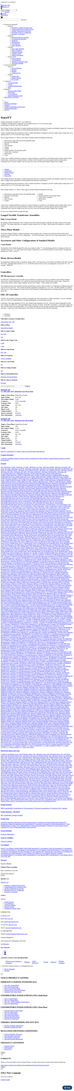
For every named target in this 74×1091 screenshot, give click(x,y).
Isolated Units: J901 (37, 737)
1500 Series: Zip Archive (61, 522)
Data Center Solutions (18, 49)
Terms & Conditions (7, 838)
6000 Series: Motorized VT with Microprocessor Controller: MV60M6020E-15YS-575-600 (35, 636)
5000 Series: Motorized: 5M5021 (52, 574)
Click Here (18, 415)
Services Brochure (6, 831)
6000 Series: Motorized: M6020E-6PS (29, 724)
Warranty (14, 70)
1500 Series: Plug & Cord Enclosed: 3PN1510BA (39, 519)
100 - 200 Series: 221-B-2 (29, 469)
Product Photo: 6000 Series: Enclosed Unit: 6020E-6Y (18, 785)
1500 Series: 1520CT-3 (25, 509)
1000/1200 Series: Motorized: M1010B (30, 483)
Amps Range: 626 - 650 (7, 322)
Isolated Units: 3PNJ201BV (20, 736)
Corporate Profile (13, 83)
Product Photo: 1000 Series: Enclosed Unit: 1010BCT (39, 757)
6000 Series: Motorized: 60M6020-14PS (20, 687)
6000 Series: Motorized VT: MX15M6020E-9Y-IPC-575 (52, 684)
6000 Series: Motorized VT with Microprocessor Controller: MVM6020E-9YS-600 (26, 681)
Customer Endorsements (15, 86)
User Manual (5, 845)
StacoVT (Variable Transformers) (13, 1025)
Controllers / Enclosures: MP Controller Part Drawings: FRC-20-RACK (22, 731)
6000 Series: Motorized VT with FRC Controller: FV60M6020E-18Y (23, 619)
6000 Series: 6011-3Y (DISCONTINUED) (52, 603)
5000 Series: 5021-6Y (41, 546)
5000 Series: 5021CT (60, 548)
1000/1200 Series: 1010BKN (50, 475)
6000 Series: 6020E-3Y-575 (37, 614)
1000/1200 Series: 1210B (26, 478)
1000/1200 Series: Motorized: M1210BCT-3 (28, 493)
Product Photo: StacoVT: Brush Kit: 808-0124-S (46, 793)
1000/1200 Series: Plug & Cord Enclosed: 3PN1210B (23, 503)
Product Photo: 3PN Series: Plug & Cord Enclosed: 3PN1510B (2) (28, 773)
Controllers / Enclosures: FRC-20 (18, 729)
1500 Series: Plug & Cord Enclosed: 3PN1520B (28, 520)
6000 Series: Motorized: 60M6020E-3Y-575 (31, 698)
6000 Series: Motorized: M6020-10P (52, 703)
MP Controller (5, 815)
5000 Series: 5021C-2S (47, 548)
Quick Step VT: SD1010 (10, 739)
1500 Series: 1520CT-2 (12, 509)
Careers (10, 84)
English (3, 1079)
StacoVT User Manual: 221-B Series (22, 850)
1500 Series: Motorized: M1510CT (35, 514)
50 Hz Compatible (6, 358)
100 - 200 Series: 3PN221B (46, 472)
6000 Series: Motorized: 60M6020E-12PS (21, 692)
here (27, 211)
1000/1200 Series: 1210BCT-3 (37, 480)
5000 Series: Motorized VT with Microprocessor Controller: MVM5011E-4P (37, 561)
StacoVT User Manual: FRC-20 (28, 853)
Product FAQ (15, 76)
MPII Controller (5, 808)
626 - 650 (3, 352)
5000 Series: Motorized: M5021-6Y (49, 593)
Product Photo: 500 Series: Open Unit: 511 (23, 782)
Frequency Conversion (18, 34)
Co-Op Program (12, 94)
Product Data (5, 819)
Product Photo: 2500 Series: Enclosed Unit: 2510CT (46, 765)
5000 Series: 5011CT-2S (18, 543)
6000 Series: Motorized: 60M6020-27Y (20, 690)
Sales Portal (11, 92)
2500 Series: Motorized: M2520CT (60, 532)
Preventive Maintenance (7, 834)
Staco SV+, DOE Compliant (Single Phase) (16, 1002)
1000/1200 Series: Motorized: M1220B (52, 493)
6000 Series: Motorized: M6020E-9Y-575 (26, 728)
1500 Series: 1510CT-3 (57, 506)
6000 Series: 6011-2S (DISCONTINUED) (28, 603)
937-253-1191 (9, 918)
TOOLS (3, 899)
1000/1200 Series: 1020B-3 (28, 477)
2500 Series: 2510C (63, 524)
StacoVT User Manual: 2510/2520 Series (44, 850)
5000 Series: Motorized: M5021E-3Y (50, 598)
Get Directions (5, 944)
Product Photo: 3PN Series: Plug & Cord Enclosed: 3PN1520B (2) (34, 775)
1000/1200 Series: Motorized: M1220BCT (53, 495)
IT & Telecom (16, 44)
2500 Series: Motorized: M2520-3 (40, 532)
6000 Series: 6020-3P (33, 608)
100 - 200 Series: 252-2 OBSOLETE (25, 470)
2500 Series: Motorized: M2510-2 (21, 528)
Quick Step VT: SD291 (55, 741)
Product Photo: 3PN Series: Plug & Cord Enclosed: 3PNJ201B (38, 780)
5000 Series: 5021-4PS (28, 546)
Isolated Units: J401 (26, 737)
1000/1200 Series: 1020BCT (44, 477)
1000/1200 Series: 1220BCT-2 (46, 482)
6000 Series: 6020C (28, 611)
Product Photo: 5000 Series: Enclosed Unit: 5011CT (50, 782)
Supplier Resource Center (15, 95)
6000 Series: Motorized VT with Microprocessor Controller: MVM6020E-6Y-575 (26, 674)
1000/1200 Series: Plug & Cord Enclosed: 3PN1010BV (24, 499)
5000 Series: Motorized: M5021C (23, 595)
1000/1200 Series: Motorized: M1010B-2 (53, 483)
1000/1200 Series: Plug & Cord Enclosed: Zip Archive (22, 504)
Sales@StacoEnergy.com (11, 921)
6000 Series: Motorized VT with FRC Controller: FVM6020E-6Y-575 (30, 621)
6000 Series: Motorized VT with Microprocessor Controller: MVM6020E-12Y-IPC (33, 655)
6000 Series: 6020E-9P (18, 618)
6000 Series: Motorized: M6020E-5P (34, 723)
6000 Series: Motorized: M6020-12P (46, 705)
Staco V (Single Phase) (11, 999)
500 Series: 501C (35, 537)
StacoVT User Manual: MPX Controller (43, 855)
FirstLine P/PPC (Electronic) (12, 1036)
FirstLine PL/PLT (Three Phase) (13, 1010)
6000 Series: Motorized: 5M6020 (28, 686)
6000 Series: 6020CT (8, 613)
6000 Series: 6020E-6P (8, 616)
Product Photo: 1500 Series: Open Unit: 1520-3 (17, 765)
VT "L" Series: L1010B (18, 745)
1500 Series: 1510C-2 (19, 506)
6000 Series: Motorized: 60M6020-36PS (43, 690)
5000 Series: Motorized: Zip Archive (39, 601)
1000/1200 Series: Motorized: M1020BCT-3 (21, 490)
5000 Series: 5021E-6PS (54, 551)
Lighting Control (16, 53)
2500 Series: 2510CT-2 (16, 525)
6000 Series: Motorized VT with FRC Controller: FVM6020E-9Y (36, 622)
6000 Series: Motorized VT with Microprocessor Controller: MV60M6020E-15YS (38, 635)
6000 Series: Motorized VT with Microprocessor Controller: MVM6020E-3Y (24, 664)
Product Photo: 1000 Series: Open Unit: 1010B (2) (27, 759)
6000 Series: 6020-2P (9, 608)
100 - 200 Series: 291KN (31, 472)
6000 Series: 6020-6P (37, 609)
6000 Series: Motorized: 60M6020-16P (43, 687)
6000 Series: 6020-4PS (12, 609)
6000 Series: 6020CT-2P (36, 613)
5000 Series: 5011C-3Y (33, 541)
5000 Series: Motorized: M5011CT (12, 582)
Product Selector (16, 58)
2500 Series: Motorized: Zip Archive (50, 533)
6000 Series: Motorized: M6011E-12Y (41, 702)
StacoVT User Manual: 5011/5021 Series (16, 851)
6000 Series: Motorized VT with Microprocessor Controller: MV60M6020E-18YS (29, 640)
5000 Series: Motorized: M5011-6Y (44, 580)
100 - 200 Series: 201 (46, 467)
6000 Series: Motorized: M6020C (32, 715)
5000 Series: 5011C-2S (20, 541)
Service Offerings (17, 68)
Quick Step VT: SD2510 (27, 741)
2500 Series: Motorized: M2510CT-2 (28, 530)
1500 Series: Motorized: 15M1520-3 (20, 511)
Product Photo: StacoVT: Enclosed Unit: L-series (34, 799)
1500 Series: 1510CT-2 (44, 506)
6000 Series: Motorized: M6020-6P (41, 711)
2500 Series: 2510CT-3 (29, 525)
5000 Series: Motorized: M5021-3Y (17, 592)
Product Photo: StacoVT (41, 791)
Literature (7, 174)
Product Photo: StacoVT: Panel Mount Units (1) (15, 801)
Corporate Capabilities (7, 458)
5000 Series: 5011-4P (53, 540)
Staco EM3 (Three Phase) (11, 1015)
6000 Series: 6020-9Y (17, 611)
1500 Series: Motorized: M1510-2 (50, 512)
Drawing (3, 463)
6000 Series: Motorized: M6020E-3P (18, 721)
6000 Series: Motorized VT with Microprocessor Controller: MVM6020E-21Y (37, 658)
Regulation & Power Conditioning (21, 32)
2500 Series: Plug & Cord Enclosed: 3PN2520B (30, 535)
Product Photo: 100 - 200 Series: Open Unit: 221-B (25, 756)
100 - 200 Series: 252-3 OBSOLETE (47, 470)
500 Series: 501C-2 (63, 535)
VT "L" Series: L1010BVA (32, 745)
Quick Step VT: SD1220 (53, 739)
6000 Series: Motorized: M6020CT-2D (24, 716)
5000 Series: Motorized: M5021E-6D (46, 600)
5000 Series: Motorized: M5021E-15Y (57, 596)
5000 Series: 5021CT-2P (15, 550)
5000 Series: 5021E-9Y (9, 553)
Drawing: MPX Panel (46, 734)
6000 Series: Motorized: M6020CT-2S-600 (21, 718)
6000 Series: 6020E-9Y (31, 618)
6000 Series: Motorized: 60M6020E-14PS (45, 692)
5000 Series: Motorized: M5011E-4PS (18, 587)
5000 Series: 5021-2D (23, 545)
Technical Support (44, 1065)
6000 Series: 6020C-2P (54, 611)
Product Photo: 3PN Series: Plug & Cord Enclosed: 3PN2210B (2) (37, 777)
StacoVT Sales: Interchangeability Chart (37, 825)
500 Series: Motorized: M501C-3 (15, 538)
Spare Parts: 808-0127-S (46, 744)
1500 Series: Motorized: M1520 (28, 516)
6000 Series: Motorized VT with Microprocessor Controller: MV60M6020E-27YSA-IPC (38, 643)
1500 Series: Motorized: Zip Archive (59, 517)
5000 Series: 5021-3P (60, 545)
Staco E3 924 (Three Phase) (12, 988)
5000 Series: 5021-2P (36, 545)
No (2, 364)
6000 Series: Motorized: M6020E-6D (55, 723)
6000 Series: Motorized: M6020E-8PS (28, 726)
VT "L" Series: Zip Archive (26, 747)
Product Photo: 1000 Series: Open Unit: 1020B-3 (42, 761)
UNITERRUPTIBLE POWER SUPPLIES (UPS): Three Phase (24, 1007)
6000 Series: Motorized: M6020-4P (47, 710)
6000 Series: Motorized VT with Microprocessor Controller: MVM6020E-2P (34, 661)
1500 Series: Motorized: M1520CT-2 (17, 517)
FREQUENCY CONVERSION (12, 1043)
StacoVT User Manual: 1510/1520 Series (46, 848)
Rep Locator (15, 79)
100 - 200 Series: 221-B (15, 469)
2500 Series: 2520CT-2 (40, 527)
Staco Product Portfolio (28, 458)
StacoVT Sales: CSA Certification (16, 825)
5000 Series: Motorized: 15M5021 (13, 574)
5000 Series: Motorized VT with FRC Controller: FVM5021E (33, 553)
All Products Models (17, 63)
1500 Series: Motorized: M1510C (15, 514)
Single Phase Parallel (7, 328)
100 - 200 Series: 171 (7, 467)
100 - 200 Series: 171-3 (33, 467)
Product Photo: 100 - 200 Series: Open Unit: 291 (54, 756)
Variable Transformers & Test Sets (21, 31)
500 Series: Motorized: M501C (49, 537)
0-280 (2, 343)
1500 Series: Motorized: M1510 (31, 512)
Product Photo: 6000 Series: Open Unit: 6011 (46, 785)
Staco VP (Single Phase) (11, 1003)
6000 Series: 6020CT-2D (21, 613)
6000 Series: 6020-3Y (45, 608)
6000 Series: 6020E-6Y (36, 616)
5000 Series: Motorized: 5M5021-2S (24, 575)
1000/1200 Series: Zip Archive (10, 483)
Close (2, 1052)
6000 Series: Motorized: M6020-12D (25, 705)
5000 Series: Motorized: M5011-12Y (31, 579)
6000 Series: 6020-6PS (49, 609)
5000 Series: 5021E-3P (42, 550)
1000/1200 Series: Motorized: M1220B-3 (29, 495)
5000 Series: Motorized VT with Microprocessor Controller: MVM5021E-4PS (25, 571)
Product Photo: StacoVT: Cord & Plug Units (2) (53, 798)
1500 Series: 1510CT (31, 506)
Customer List (17, 458)
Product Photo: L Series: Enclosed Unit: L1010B (19, 790)
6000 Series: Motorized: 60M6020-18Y (21, 689)
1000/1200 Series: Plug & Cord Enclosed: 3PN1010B (20, 498)
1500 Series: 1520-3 (21, 507)
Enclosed (3, 383)
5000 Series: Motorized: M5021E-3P (29, 598)
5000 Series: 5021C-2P (34, 548)
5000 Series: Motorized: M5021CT (43, 595)
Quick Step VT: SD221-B (13, 741)
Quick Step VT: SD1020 (24, 739)
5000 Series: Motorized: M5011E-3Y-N (46, 585)
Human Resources (33, 1065)
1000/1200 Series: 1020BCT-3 (10, 478)
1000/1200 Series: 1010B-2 (28, 473)
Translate (6, 12)
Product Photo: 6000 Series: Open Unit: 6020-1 (28, 786)
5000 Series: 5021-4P (16, 546)
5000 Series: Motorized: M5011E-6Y (40, 587)
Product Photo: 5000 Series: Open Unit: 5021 (31, 783)
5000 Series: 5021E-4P (13, 551)
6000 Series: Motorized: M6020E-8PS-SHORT (52, 726)
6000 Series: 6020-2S (21, 608)
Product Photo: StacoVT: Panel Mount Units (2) (42, 801)
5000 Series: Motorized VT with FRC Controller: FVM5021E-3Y (35, 554)
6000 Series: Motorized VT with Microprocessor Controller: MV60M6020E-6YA (26, 648)
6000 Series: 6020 (54, 606)
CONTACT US (5, 915)
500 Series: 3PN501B (24, 537)
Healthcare (15, 40)
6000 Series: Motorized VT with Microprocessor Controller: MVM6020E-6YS (25, 677)
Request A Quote (9, 907)
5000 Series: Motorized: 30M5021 (33, 574)
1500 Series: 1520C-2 (44, 507)
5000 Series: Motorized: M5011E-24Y (52, 584)
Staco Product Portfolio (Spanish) (44, 458)
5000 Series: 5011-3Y (40, 540)
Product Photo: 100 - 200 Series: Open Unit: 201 (38, 754)
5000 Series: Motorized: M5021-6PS (28, 593)
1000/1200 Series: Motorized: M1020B (38, 486)
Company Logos (5, 754)
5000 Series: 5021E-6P (40, 551)
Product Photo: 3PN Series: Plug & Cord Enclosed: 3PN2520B (38, 778)
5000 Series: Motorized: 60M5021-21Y (17, 577)
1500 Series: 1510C (7, 506)
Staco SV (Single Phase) (11, 1000)
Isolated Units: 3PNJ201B (59, 734)
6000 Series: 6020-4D (58, 608)
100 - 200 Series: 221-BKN (59, 469)
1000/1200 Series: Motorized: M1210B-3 (25, 491)
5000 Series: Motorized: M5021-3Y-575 (38, 592)
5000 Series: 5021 (12, 545)
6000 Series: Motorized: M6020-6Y (13, 713)
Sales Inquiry (4, 1065)
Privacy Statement (9, 969)
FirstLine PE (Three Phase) (12, 1017)
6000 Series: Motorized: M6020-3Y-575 (25, 710)
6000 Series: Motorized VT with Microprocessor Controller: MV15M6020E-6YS (45, 624)
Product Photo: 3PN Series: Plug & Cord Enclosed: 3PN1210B (25, 772)
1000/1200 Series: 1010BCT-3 (33, 475)
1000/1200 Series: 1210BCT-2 (19, 480)
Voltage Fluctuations (17, 55)
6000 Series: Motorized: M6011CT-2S (19, 702)
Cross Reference (16, 60)
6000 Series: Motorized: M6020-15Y (40, 707)
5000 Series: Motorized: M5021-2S (48, 590)
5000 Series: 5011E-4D (45, 543)
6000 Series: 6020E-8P (62, 616)
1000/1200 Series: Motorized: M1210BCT (49, 491)
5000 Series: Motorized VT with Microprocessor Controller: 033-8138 (40, 556)
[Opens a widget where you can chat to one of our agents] (67, 1088)
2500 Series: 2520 (41, 525)
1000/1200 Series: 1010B (12, 473)
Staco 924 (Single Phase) (11, 987)
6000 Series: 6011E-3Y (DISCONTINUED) (57, 605)
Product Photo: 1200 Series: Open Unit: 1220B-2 (52, 762)
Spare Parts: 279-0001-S (42, 742)
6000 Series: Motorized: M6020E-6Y (51, 724)
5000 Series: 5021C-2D (20, 548)
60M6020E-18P (17, 390)
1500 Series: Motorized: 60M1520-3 (11, 512)
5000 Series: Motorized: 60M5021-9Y (40, 577)
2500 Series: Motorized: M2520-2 (21, 532)
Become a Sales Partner (14, 91)
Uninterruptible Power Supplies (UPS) (22, 29)
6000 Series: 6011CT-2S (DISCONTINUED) (31, 605)
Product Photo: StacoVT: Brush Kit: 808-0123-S (19, 793)
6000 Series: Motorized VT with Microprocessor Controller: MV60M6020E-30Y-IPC (36, 644)
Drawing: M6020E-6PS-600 (31, 734)
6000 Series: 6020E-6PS (22, 616)
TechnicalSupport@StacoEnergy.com (16, 934)
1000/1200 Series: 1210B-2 (41, 478)
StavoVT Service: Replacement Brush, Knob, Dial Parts (20, 827)
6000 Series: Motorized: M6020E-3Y (39, 721)
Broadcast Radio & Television (20, 37)
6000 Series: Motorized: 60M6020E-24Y (29, 697)
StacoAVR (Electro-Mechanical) (13, 1039)
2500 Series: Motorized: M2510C (59, 528)
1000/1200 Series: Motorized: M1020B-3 (13, 488)
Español (7, 1079)
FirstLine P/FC (8, 1047)
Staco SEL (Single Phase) (11, 985)
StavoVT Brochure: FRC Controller (57, 808)
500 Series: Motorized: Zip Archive (35, 538)
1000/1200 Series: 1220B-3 (13, 482)
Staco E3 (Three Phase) (11, 1014)
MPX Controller (14, 808)
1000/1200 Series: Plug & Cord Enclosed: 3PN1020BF (23, 501)
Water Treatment (16, 45)
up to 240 (3, 334)
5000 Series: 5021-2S (48, 545)
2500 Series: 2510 (30, 524)
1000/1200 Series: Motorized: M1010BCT (30, 485)
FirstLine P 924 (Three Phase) (12, 992)
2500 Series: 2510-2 (41, 524)
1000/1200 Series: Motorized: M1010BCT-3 (14, 486)
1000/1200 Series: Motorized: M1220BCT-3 (32, 496)
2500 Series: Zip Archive (51, 535)
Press (9, 87)
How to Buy (7, 176)
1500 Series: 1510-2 (54, 504)
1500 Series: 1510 (43, 504)
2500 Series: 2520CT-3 (53, 527)
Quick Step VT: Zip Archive (13, 742)
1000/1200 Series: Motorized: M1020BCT (37, 488)
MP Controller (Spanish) (16, 815)
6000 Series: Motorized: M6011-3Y (23, 700)
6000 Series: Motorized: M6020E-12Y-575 (43, 719)
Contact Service (16, 73)
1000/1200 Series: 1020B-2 (12, 477)
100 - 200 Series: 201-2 (58, 467)
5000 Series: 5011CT (46, 541)
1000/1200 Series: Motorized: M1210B (45, 490)
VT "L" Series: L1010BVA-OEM (50, 745)
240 (2, 337)
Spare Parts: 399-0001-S (56, 742)
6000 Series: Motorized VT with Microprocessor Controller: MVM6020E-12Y (30, 652)
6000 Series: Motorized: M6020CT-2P (46, 716)
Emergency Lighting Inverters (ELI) (22, 28)
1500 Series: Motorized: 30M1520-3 (41, 511)
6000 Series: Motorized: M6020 (33, 703)
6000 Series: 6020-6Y (62, 609)
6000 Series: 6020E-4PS (52, 614)
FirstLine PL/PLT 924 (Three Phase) (14, 990)
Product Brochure (6, 804)
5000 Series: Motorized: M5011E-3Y (24, 585)
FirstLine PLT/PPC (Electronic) (13, 1034)
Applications (8, 171)
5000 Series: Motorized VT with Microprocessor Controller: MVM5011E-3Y (48, 561)
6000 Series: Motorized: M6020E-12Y (20, 719)
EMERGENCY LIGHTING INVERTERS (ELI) (19, 982)
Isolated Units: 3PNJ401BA (51, 736)
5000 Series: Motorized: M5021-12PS (13, 588)
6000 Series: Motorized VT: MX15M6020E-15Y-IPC (21, 684)
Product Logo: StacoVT (17, 754)
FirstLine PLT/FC (9, 1046)
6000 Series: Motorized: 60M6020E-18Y (46, 694)
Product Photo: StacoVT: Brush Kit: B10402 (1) (18, 796)
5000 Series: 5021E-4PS (27, 551)
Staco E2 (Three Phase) (11, 1012)
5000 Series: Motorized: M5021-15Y (55, 588)
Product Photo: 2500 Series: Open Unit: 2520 (55, 767)
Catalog (3, 448)
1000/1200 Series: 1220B (53, 480)
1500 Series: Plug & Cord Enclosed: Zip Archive (40, 522)
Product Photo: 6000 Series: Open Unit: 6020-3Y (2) (17, 788)
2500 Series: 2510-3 (52, 524)
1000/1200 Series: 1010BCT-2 (15, 475)
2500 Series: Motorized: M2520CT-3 (29, 533)
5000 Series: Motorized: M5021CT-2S (35, 596)
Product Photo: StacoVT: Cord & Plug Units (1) (26, 798)
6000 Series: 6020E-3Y (23, 614)
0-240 (2, 346)
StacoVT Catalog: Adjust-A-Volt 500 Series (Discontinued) (27, 451)
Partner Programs (23, 1065)
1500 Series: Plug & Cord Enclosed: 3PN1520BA (56, 520)
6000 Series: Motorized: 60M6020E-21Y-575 (49, 695)
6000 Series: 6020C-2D (41, 611)
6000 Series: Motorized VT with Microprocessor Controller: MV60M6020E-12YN (28, 629)
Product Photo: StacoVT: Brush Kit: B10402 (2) (46, 796)
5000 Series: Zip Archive (57, 601)
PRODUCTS (4, 882)
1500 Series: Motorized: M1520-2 (46, 516)
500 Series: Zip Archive (52, 538)
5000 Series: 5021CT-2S (29, 550)
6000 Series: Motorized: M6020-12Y (19, 707)
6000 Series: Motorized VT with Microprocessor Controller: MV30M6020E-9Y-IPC (36, 625)
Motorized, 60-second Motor (9, 377)
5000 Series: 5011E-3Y (32, 543)
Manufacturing (16, 42)
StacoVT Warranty (6, 863)
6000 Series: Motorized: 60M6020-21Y (43, 689)
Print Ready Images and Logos (10, 751)
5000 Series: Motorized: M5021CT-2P (13, 596)
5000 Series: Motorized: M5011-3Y (23, 580)
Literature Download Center (20, 61)
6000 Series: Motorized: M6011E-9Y (13, 703)
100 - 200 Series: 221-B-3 (44, 469)
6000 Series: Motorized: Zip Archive (48, 728)
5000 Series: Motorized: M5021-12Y (34, 588)
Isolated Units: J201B (14, 737)
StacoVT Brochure (24, 808)
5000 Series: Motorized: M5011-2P (52, 579)
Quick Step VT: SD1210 (38, 739)
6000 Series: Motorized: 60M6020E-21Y (24, 695)
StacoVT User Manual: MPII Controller (20, 855)
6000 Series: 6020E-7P (49, 616)
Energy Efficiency (17, 50)
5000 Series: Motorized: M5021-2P (28, 590)
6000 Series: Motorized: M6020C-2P (52, 715)
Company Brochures (7, 455)
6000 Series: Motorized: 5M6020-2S (48, 686)
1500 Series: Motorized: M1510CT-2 (55, 514)
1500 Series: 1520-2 (9, 507)
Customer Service (13, 1065)
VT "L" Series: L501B (11, 747)
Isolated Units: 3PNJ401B (35, 736)
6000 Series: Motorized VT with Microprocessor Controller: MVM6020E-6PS (25, 671)
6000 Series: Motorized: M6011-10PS (55, 698)
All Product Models (10, 905)
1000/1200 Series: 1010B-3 (43, 473)
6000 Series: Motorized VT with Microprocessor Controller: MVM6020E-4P (25, 668)
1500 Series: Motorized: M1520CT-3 (38, 517)
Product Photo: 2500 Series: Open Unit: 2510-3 (28, 767)
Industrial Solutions (17, 52)
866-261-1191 (13, 925)
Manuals (14, 71)
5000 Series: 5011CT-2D (59, 541)
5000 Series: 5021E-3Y (55, 550)
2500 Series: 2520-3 (63, 525)
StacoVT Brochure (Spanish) (38, 808)
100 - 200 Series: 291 (64, 470)
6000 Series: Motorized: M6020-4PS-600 (19, 711)
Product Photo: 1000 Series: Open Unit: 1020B (14, 761)
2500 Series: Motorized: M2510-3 (40, 528)
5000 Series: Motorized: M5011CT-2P (55, 582)
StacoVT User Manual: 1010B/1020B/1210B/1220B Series (18, 848)
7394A (7, 729)
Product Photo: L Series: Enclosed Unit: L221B (47, 790)
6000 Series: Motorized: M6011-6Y (44, 700)
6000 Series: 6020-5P (25, 609)
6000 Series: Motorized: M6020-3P (53, 708)
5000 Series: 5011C (8, 541)
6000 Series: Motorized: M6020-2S (33, 708)
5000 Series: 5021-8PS (54, 546)
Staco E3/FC (8, 1049)
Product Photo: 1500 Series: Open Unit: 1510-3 (35, 764)
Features (6, 169)
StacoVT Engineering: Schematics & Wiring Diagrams (45, 824)
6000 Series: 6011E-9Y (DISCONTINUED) (36, 606)
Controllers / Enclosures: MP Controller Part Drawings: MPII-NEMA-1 (31, 732)
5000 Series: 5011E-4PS (59, 543)
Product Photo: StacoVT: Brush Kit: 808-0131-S (33, 794)
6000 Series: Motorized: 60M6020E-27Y (52, 697)
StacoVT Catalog (6, 451)
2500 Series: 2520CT (27, 527)
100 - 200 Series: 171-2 (19, 467)
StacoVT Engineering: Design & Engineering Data (46, 822)
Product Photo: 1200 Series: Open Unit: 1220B (24, 762)
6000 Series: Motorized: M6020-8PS (12, 715)
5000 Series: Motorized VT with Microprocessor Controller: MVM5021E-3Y (32, 567)
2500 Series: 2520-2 (52, 525)
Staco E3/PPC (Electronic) (11, 1037)
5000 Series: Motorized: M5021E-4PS (25, 600)
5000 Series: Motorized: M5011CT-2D (33, 582)
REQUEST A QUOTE (11, 97)
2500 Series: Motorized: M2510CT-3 (49, 530)
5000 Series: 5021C (8, 548)
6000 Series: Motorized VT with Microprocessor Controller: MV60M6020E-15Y (36, 632)
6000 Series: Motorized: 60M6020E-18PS (22, 694)
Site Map (6, 970)
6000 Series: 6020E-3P (9, 614)
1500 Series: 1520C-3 (56, 507)
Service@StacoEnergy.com (13, 928)
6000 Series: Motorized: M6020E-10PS (44, 718)
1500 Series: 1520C (32, 507)
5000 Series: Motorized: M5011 (12, 579)
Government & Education (19, 39)
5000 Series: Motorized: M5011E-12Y (30, 584)
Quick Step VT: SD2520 (42, 741)
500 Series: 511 (13, 537)
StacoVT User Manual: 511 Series (58, 851)
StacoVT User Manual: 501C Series (38, 851)
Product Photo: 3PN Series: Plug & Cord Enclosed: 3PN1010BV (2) (22, 770)
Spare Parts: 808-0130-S (60, 744)
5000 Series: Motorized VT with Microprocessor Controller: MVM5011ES (38, 564)
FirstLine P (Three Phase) (11, 1019)
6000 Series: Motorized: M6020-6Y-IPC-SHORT (37, 713)
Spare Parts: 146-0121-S (28, 742)
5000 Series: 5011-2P (16, 540)
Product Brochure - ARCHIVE (10, 812)
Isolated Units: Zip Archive (50, 737)
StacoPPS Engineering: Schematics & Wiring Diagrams (16, 822)
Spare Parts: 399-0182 (11, 744)
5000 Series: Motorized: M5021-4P (60, 592)
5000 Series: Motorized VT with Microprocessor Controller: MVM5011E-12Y (30, 559)
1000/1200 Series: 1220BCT (29, 482)
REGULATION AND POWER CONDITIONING (19, 1031)
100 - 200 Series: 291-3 (17, 472)
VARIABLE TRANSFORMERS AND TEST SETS (20, 1022)
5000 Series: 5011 (64, 538)
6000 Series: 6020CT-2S (50, 613)
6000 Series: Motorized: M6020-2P (13, 708)
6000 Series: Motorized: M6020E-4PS (13, 723)
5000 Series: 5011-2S (28, 540)
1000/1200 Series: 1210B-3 (57, 478)
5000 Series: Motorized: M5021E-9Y (18, 601)
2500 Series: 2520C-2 (15, 527)
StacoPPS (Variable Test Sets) (12, 1027)
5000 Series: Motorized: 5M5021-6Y (45, 575)
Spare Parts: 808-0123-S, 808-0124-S (28, 744)
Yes (2, 371)
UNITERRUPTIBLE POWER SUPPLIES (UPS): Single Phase (24, 995)
